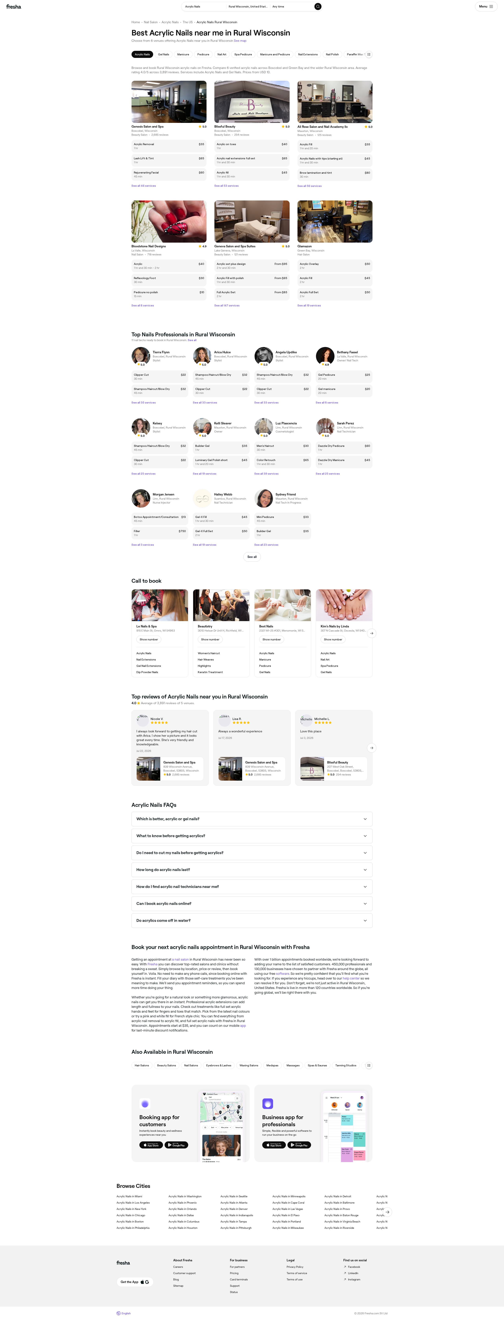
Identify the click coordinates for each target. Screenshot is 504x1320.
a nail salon (180, 959)
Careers (178, 1266)
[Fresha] (13, 6)
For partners (237, 1266)
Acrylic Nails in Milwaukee (288, 1227)
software (282, 973)
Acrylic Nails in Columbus (184, 1221)
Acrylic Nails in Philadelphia (133, 1227)
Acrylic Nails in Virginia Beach (342, 1221)
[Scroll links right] (387, 1212)
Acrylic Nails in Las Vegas (287, 1209)
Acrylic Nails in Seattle (233, 1196)
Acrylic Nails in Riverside (339, 1227)
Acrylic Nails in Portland (286, 1221)
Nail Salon (151, 22)
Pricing (234, 1273)
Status (234, 1292)
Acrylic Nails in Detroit (337, 1196)
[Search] (318, 6)
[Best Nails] (283, 633)
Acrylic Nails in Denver (234, 1209)
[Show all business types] (368, 1065)
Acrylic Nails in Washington (185, 1196)
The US (188, 22)
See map (240, 40)
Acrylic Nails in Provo (337, 1209)
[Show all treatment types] (368, 54)
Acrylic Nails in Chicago (131, 1215)
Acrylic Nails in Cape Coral (288, 1202)
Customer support (184, 1273)
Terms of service (297, 1273)
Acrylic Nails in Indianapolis (236, 1215)
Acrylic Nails (170, 22)
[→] (371, 633)
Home (136, 22)
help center (351, 978)
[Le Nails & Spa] (160, 633)
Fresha (153, 964)
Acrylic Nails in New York (131, 1209)
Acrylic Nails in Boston (130, 1221)
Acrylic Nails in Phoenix (183, 1202)
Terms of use (295, 1279)
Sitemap (178, 1285)
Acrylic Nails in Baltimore (339, 1202)
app (243, 1025)
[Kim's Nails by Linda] (344, 633)
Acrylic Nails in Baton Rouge (341, 1215)
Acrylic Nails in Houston (183, 1227)
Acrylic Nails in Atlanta (233, 1202)
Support (235, 1285)
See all (252, 556)
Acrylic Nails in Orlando (183, 1209)
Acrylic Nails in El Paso (285, 1215)
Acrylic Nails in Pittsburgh (236, 1227)
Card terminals (239, 1279)
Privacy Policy (295, 1266)
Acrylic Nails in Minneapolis (289, 1196)
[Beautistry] (221, 633)
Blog (176, 1279)
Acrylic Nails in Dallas (181, 1215)
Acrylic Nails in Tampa (233, 1221)
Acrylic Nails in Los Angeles (133, 1202)
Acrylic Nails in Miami (129, 1196)
